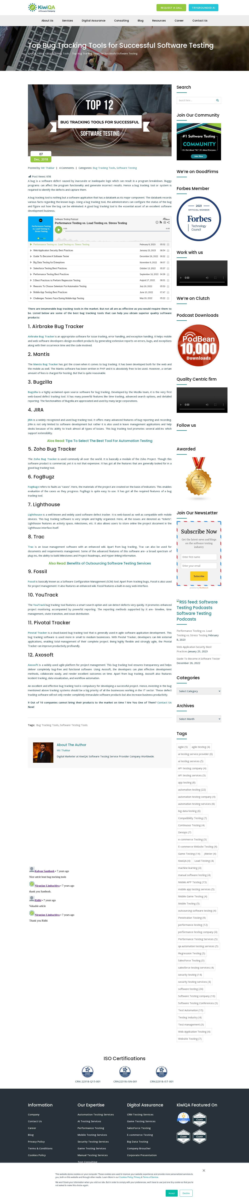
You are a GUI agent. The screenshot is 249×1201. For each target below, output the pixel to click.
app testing (186, 782)
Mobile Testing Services (92, 1134)
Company (33, 1114)
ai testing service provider (195, 754)
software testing (190, 989)
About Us (47, 20)
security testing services (194, 981)
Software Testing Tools (74, 725)
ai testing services (190, 761)
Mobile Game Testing (192, 896)
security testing (190, 974)
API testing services (192, 775)
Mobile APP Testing (192, 882)
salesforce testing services (196, 967)
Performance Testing (91, 1128)
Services (67, 20)
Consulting (121, 20)
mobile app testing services (196, 889)
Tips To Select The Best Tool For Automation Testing (109, 440)
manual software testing (194, 875)
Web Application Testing (194, 1031)
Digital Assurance (93, 20)
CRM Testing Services (140, 1114)
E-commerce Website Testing (197, 846)
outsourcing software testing (197, 910)
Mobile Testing (189, 903)
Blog (140, 20)
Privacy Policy (36, 1141)
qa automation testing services (198, 946)
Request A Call (171, 7)
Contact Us (200, 20)
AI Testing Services (89, 1121)
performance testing (193, 924)
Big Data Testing (137, 1141)
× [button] (203, 1169)
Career (179, 20)
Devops (184, 832)
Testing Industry (190, 1017)
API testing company (192, 768)
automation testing (192, 789)
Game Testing (189, 853)
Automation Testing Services (96, 1114)
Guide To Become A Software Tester (198, 658)
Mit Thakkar (48, 167)
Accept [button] (172, 1193)
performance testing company (197, 932)
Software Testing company (196, 996)
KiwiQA (184, 860)
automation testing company (196, 796)
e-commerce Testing (192, 839)
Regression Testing (191, 953)
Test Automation (190, 1010)
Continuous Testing (191, 825)
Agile (183, 747)
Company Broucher (139, 1148)
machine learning (189, 868)
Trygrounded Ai (203, 7)
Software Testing (127, 167)
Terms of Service (150, 1177)
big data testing (189, 811)
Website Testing (190, 1038)
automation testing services (196, 803)
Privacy (137, 1177)
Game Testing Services (92, 1148)
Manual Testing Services (93, 1155)
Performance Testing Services (197, 939)
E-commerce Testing (140, 1134)
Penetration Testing (192, 917)
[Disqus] (100, 815)
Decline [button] (186, 1193)
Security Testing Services (93, 1141)
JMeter (210, 853)
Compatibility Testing (192, 818)
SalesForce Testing (191, 960)
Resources (159, 20)
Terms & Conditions (40, 1148)
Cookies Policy (126, 1177)
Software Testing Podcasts (194, 616)
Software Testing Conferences (198, 1003)
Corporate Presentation (142, 1155)
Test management (191, 1024)
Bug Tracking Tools (104, 167)
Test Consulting (87, 1162)
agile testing (201, 747)
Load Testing (204, 860)
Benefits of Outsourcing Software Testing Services (109, 563)
